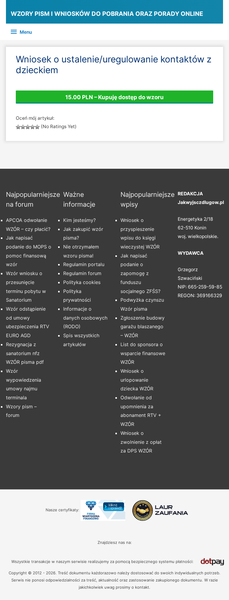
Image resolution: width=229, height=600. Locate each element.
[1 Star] (18, 127)
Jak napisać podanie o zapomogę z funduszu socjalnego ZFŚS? (140, 273)
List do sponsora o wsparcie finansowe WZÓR (142, 353)
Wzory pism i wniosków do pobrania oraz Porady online (107, 13)
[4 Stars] (32, 127)
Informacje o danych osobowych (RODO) (85, 317)
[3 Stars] (27, 127)
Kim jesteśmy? (79, 220)
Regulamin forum (82, 273)
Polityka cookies (81, 282)
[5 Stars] (37, 127)
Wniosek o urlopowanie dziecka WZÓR (136, 380)
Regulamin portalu (83, 264)
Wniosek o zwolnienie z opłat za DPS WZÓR (141, 442)
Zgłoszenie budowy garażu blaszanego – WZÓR (142, 326)
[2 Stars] (23, 127)
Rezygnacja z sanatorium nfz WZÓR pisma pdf (25, 353)
